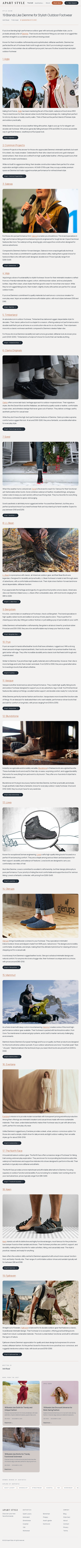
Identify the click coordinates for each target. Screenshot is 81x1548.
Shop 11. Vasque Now (10, 708)
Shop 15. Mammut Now (11, 1057)
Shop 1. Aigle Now (9, 137)
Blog (64, 1514)
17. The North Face (12, 1150)
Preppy (45, 1517)
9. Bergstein (9, 609)
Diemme (25, 34)
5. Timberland (10, 314)
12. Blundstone (11, 716)
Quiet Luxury (9, 1488)
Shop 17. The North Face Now (12, 1182)
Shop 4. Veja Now (9, 307)
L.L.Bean (6, 575)
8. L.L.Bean (8, 523)
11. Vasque (8, 680)
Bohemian (46, 1514)
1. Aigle (6, 59)
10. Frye (6, 642)
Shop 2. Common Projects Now (13, 176)
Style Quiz (57, 3)
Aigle (20, 111)
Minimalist (23, 1488)
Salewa (34, 236)
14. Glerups (8, 888)
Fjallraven (24, 1328)
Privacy (65, 1527)
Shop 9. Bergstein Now (11, 634)
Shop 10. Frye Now (9, 673)
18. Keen (7, 1189)
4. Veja (6, 273)
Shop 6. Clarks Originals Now (12, 429)
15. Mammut (9, 975)
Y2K (58, 1488)
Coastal (49, 1488)
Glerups (6, 941)
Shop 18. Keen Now (9, 1268)
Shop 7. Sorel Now (9, 515)
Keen (4, 1241)
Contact (66, 1524)
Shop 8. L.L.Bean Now (10, 602)
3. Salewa (8, 184)
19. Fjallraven (9, 1275)
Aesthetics (39, 3)
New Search (72, 3)
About (48, 3)
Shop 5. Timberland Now (11, 343)
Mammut (46, 1027)
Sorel (34, 489)
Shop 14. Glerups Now (10, 967)
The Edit (30, 3)
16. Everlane (9, 1064)
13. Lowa (7, 802)
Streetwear (37, 1488)
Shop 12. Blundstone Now (11, 795)
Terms (65, 1531)
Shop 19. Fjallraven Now (11, 1354)
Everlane (6, 1116)
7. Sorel (6, 436)
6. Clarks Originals (12, 350)
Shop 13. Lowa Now (9, 881)
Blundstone (42, 768)
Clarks (5, 402)
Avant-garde (47, 1520)
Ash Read (6, 20)
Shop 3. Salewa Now (10, 265)
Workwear (68, 1488)
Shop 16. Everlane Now (11, 1143)
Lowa (39, 854)
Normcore (46, 1524)
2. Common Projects (14, 145)
